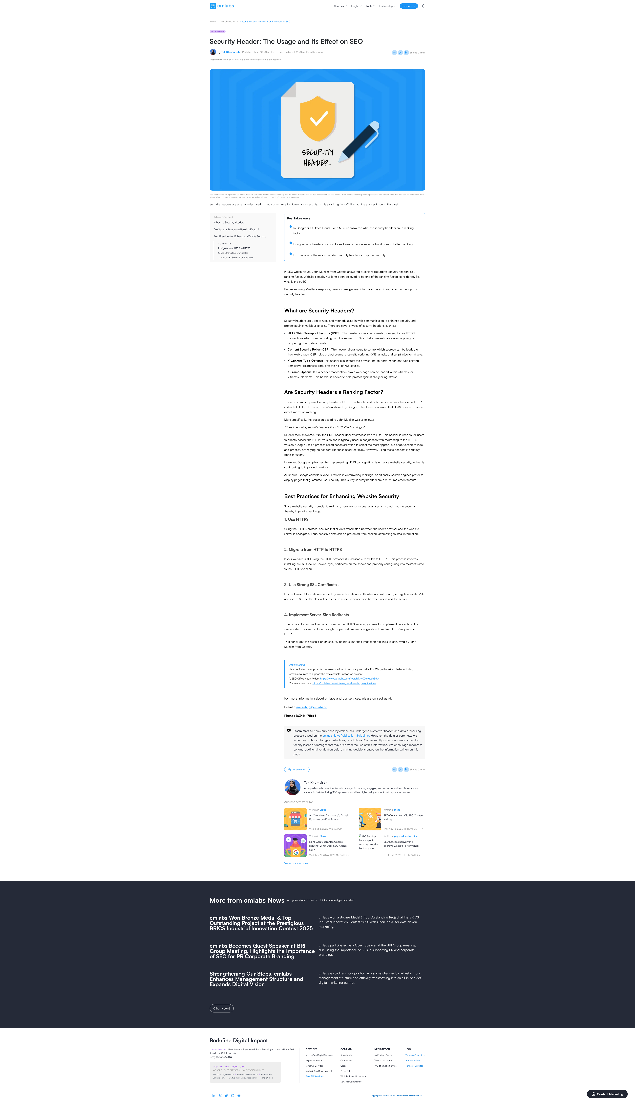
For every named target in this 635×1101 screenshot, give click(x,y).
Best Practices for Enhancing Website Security (240, 236)
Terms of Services (414, 1065)
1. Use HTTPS (225, 243)
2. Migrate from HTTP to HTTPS (234, 248)
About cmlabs (347, 1055)
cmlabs (319, 51)
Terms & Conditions (415, 1055)
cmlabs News (228, 21)
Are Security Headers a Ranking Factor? (236, 229)
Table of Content (223, 217)
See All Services (314, 1076)
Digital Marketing (314, 1060)
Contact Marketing (610, 1094)
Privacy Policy (412, 1060)
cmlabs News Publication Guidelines (346, 735)
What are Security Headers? (230, 222)
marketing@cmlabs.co (311, 707)
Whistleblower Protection (353, 1076)
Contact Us (346, 1060)
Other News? (221, 1008)
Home (213, 21)
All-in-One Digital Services (319, 1055)
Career (343, 1065)
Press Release (347, 1071)
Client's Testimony (383, 1060)
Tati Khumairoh (230, 52)
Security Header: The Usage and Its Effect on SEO (265, 21)
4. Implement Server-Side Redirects (235, 257)
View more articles (296, 863)
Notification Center (383, 1055)
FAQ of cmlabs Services (386, 1065)
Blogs (323, 809)
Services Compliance (350, 1081)
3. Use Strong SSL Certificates (233, 252)
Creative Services (314, 1065)
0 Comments (298, 769)
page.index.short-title (406, 836)
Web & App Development (319, 1071)
